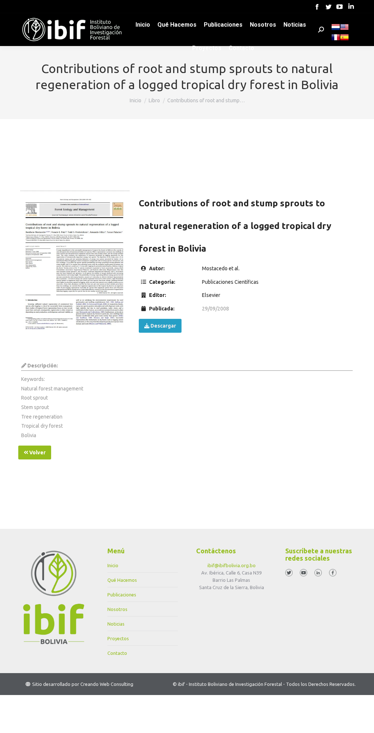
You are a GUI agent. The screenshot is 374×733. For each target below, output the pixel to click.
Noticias (116, 623)
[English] (344, 29)
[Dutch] (335, 29)
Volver (37, 452)
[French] (335, 39)
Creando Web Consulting (106, 684)
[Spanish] (344, 39)
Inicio (112, 565)
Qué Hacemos (122, 580)
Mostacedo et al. (221, 268)
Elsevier (211, 295)
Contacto (117, 653)
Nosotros (117, 609)
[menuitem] (143, 25)
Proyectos (118, 638)
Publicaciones (121, 594)
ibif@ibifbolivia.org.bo (231, 565)
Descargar (162, 326)
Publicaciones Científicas (230, 282)
